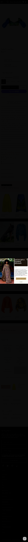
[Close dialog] (27, 259)
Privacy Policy (24, 275)
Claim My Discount (21, 278)
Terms (15, 276)
